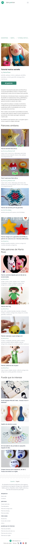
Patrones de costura (6, 533)
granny (7, 212)
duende (18, 311)
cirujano (6, 370)
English (17, 481)
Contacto (3, 498)
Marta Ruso (6, 72)
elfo (5, 311)
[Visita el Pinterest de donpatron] (23, 543)
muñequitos (4, 283)
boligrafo (12, 155)
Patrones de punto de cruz (8, 531)
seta (24, 182)
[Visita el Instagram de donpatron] (26, 543)
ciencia (12, 342)
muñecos (14, 283)
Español (13, 481)
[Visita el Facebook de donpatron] (20, 543)
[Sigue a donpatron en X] (18, 543)
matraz (23, 340)
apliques (17, 75)
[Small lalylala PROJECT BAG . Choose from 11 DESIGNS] (15, 389)
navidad (9, 311)
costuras (17, 243)
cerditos (15, 281)
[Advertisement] (15, 21)
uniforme (19, 370)
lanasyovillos (20, 77)
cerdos (7, 281)
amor (18, 281)
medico (11, 370)
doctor (14, 370)
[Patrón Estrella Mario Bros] (15, 138)
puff (11, 212)
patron (18, 340)
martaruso (4, 79)
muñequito (23, 311)
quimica (3, 342)
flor (6, 184)
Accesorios (4, 518)
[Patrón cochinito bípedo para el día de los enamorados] (15, 264)
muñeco (10, 283)
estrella (3, 75)
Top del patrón (5, 506)
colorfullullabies (20, 212)
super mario (4, 153)
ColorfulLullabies (7, 210)
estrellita (23, 75)
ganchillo (13, 77)
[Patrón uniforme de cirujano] (15, 354)
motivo (13, 75)
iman (20, 155)
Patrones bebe (5, 513)
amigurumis (21, 283)
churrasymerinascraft (6, 156)
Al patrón (8, 83)
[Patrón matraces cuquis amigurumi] (15, 325)
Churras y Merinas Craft (9, 151)
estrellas (3, 77)
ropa (2, 370)
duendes (13, 311)
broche (7, 155)
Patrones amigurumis (6, 508)
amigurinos (14, 245)
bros (12, 153)
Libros (2, 523)
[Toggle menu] (28, 2)
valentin (23, 281)
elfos (2, 311)
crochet (8, 77)
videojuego (17, 153)
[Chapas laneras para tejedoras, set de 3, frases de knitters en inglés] (15, 458)
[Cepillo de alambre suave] (15, 413)
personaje (23, 153)
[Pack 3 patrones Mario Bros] (15, 167)
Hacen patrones (5, 504)
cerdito (3, 281)
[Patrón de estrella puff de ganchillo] (15, 197)
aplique (8, 75)
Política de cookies (7, 543)
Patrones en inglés (6, 535)
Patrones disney (5, 510)
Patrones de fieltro (6, 528)
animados (8, 245)
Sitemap (14, 543)
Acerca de (3, 496)
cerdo (10, 281)
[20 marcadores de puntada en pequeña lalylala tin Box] (15, 435)
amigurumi (23, 243)
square (14, 212)
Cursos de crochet (5, 521)
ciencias (21, 342)
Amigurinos (6, 241)
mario (9, 153)
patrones (14, 340)
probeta (8, 342)
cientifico (16, 342)
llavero (16, 155)
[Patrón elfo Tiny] (15, 295)
